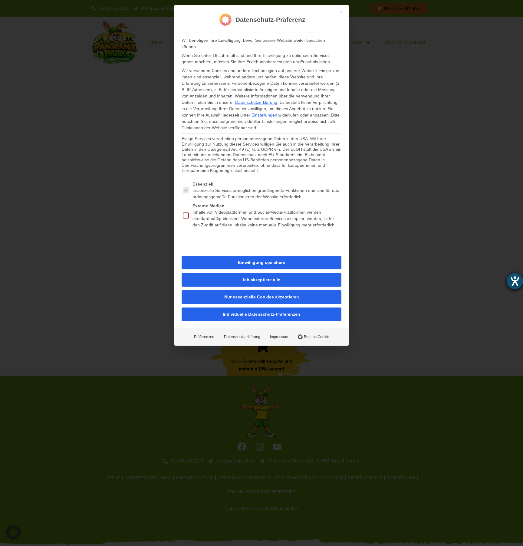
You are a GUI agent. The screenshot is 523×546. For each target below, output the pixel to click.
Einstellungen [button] (264, 115)
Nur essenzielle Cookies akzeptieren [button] (261, 296)
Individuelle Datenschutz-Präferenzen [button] (261, 314)
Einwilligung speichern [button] (261, 262)
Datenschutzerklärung (256, 102)
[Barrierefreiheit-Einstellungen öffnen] (515, 281)
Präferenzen (204, 337)
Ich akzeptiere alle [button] (261, 279)
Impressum (279, 337)
